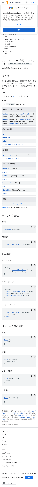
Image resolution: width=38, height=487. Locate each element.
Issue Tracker (6, 453)
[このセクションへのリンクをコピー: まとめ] (11, 76)
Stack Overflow (6, 459)
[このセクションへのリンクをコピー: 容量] (8, 333)
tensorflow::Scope (25, 114)
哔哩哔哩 (4, 444)
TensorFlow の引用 (8, 466)
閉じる (19, 25)
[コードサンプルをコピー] (34, 226)
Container (6, 176)
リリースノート (6, 456)
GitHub (4, 438)
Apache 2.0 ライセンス (24, 415)
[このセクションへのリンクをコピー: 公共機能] (13, 254)
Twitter (4, 441)
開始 (19, 30)
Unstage (5, 114)
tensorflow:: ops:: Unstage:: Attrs (12, 204)
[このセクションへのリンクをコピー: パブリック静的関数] (26, 326)
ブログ (4, 434)
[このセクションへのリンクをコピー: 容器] (8, 352)
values (4, 141)
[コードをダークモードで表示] (31, 226)
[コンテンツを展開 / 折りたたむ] (15, 34)
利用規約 (4, 473)
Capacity (5, 169)
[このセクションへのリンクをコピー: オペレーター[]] (18, 305)
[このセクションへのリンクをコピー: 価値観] (10, 237)
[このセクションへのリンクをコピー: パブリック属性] (21, 216)
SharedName (6, 190)
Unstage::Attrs (13, 124)
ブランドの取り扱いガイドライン (12, 463)
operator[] (6, 155)
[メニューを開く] (3, 2)
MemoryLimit (7, 183)
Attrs (4, 172)
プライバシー (13, 473)
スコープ (15, 96)
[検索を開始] (27, 2)
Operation (6, 137)
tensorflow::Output (12, 158)
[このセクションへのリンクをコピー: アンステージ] (16, 260)
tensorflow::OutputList (14, 144)
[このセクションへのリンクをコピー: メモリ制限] (14, 371)
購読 (28, 477)
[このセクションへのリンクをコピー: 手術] (8, 222)
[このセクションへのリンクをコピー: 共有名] (10, 390)
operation (6, 134)
